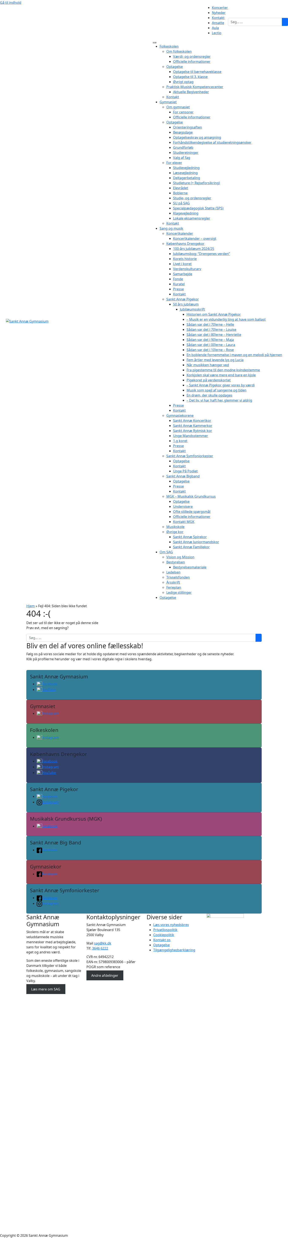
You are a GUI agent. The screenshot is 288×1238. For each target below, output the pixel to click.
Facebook (50, 684)
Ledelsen (173, 572)
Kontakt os (162, 940)
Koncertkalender (179, 233)
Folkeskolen (169, 46)
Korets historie (185, 258)
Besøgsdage (183, 132)
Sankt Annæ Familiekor (191, 547)
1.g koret (180, 440)
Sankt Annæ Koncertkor (192, 420)
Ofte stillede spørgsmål (191, 511)
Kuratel (179, 284)
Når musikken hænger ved (208, 365)
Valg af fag (181, 157)
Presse (178, 289)
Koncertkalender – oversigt (194, 238)
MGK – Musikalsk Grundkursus (191, 496)
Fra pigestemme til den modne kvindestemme (223, 370)
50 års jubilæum (186, 304)
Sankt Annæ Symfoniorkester (189, 456)
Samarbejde (182, 274)
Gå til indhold (10, 2)
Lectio (216, 33)
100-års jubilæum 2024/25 (193, 248)
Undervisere (183, 506)
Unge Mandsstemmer (190, 435)
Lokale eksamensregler (191, 218)
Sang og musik (171, 228)
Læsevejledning (185, 172)
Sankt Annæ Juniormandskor (196, 542)
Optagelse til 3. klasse (190, 76)
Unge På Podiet (185, 471)
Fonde (178, 279)
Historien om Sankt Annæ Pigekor (214, 314)
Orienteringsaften (187, 127)
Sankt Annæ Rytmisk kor (192, 430)
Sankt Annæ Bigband (183, 476)
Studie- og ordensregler (192, 198)
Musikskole (175, 526)
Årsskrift (173, 582)
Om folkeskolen (179, 51)
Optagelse (174, 66)
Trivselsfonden (178, 577)
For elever (174, 162)
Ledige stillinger (179, 592)
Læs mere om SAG (45, 989)
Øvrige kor (174, 531)
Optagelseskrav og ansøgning (197, 137)
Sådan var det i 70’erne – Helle (210, 324)
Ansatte (218, 22)
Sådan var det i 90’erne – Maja (210, 339)
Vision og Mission (180, 557)
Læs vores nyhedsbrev (171, 924)
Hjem (30, 606)
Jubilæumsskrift (192, 309)
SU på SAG (181, 203)
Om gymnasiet (178, 107)
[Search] (285, 22)
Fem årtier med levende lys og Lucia (215, 360)
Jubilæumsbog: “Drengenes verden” (201, 253)
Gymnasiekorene (180, 415)
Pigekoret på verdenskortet (209, 380)
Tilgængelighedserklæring (174, 950)
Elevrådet (180, 188)
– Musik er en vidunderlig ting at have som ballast (226, 319)
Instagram (50, 713)
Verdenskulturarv (187, 269)
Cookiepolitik (163, 935)
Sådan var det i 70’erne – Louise (211, 329)
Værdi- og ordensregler (192, 56)
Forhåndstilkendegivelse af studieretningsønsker (212, 142)
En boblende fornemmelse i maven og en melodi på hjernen (234, 354)
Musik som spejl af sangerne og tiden (216, 390)
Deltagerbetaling (186, 178)
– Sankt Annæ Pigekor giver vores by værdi (221, 385)
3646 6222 (100, 948)
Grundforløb (183, 147)
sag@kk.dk (102, 943)
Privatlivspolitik (165, 929)
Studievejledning (186, 167)
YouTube (49, 689)
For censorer (183, 112)
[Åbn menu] (154, 42)
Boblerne (180, 193)
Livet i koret (182, 263)
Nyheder (219, 12)
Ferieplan (173, 587)
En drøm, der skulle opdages (209, 395)
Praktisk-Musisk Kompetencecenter (194, 86)
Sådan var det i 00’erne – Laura (211, 344)
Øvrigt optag (183, 81)
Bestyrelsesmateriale (189, 567)
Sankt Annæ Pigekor (182, 299)
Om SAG (166, 552)
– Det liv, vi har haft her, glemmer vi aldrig (219, 400)
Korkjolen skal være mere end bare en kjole (221, 375)
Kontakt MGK (183, 521)
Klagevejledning (185, 213)
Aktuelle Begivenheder (191, 92)
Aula (215, 27)
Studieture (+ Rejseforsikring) (196, 183)
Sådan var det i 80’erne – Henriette (214, 334)
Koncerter (220, 7)
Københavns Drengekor (185, 243)
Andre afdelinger (104, 975)
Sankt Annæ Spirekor (190, 537)
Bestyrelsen (175, 562)
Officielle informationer (191, 61)
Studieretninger (185, 152)
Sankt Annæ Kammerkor (192, 425)
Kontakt (218, 17)
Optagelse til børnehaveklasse (197, 71)
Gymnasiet (168, 102)
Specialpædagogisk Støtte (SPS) (198, 208)
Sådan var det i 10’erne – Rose (210, 349)
